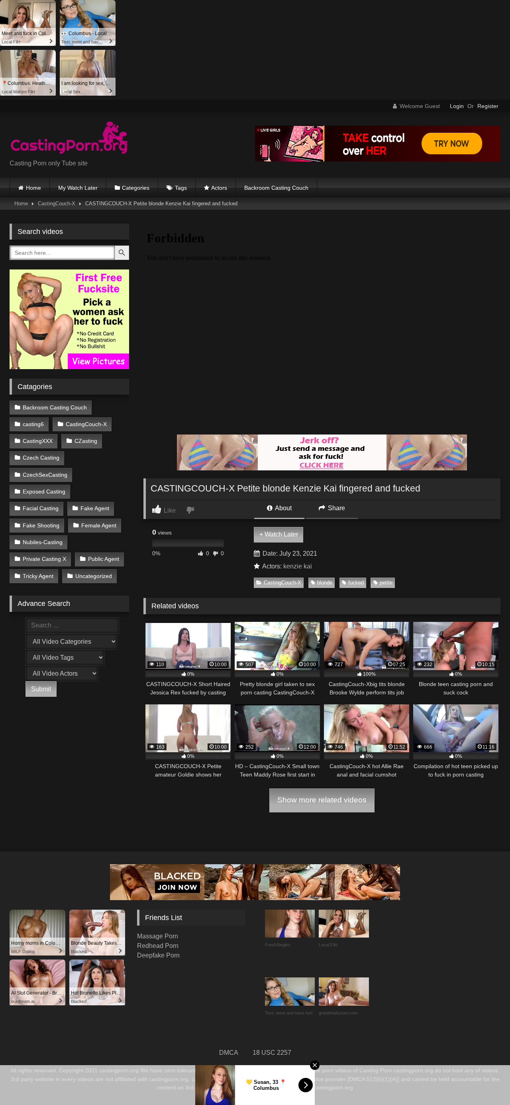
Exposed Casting (44, 491)
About (283, 508)
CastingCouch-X (56, 203)
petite (386, 583)
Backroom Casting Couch (276, 188)
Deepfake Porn (158, 955)
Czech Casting (41, 457)
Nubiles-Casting (43, 542)
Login (457, 106)
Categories (135, 188)
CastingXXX (38, 441)
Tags (181, 188)
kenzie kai (297, 566)
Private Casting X (44, 559)
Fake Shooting (41, 525)
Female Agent (98, 525)
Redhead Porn (157, 945)
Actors (219, 188)
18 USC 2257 (272, 1052)
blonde (324, 583)
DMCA (228, 1052)
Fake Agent (94, 508)
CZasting (86, 441)
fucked (356, 583)
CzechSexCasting (45, 475)
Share (335, 508)
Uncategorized (93, 576)
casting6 (33, 424)
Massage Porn (157, 936)
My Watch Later (78, 188)
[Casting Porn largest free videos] (69, 139)
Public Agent (103, 559)
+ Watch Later (278, 534)
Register (487, 106)
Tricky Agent (38, 576)
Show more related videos (322, 800)
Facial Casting (41, 508)
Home (33, 188)
